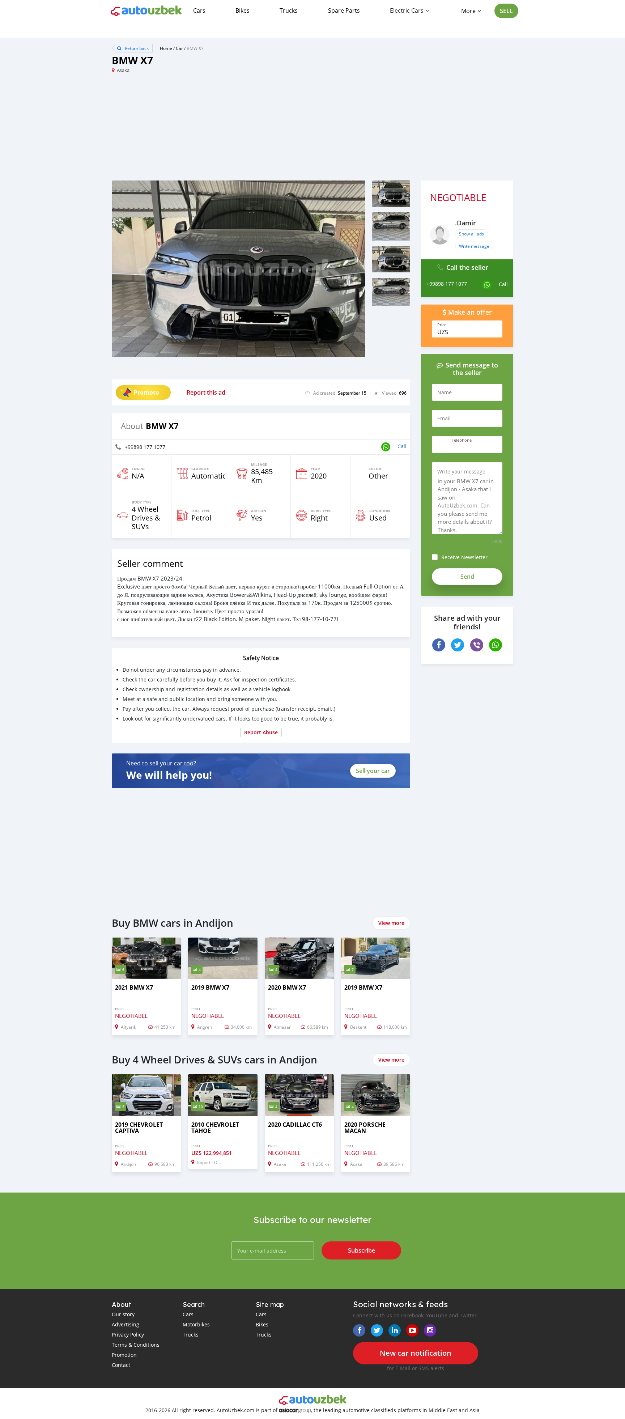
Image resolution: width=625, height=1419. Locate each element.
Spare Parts (344, 10)
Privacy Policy (128, 1334)
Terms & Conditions (136, 1344)
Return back (136, 48)
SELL (506, 11)
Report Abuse (261, 732)
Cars (199, 10)
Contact (121, 1364)
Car (179, 48)
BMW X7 (195, 48)
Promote (146, 392)
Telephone (462, 440)
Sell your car (373, 771)
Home (166, 48)
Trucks (289, 10)
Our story (123, 1314)
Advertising (125, 1324)
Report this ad (206, 392)
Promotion (124, 1354)
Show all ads (471, 234)
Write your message (461, 471)
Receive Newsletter (464, 557)
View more (391, 922)
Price (441, 324)
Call (402, 446)
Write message (474, 246)
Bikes (242, 10)
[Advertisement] (212, 129)
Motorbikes (196, 1324)
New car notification (415, 1353)
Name (444, 392)
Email (444, 418)
